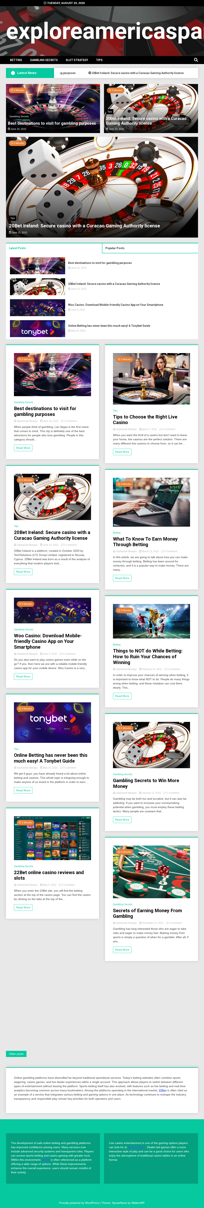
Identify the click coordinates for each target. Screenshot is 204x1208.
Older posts (16, 1053)
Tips (99, 60)
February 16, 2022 (152, 669)
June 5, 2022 (18, 232)
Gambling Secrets (44, 60)
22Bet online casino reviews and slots (49, 875)
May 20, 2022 (78, 330)
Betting (16, 60)
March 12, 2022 (150, 551)
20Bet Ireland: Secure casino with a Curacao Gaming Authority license (120, 73)
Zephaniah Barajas (27, 421)
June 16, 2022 (18, 129)
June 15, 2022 (116, 129)
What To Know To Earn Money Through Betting (145, 542)
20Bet (46, 1159)
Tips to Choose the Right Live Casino (145, 419)
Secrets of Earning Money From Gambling (147, 913)
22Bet (163, 1090)
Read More (23, 447)
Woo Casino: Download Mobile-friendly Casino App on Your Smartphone (86, 226)
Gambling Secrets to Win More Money (146, 783)
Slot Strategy (77, 60)
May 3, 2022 (49, 884)
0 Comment (70, 421)
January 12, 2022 (151, 793)
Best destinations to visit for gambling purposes (52, 123)
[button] (17, 188)
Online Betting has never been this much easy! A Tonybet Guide (109, 325)
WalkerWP (137, 1202)
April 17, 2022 (149, 429)
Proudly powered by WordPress (79, 1202)
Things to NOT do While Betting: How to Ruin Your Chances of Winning (147, 656)
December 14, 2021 (152, 923)
